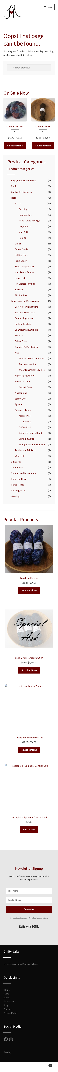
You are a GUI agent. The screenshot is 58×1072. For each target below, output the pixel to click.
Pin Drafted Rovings (25, 283)
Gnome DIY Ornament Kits (32, 358)
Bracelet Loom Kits (25, 312)
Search (29, 1067)
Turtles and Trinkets (25, 450)
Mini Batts (24, 231)
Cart (45, 1064)
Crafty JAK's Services (21, 191)
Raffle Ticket (17, 484)
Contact (7, 1009)
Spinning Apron (27, 438)
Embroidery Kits (23, 323)
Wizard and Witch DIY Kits (32, 369)
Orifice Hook (25, 427)
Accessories (24, 415)
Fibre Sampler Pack (24, 266)
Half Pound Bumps (24, 272)
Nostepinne (21, 392)
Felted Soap (21, 341)
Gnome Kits (17, 467)
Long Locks (20, 278)
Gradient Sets (26, 214)
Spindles (19, 404)
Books (14, 186)
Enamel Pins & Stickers (26, 329)
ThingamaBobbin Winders (32, 444)
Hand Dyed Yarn (18, 478)
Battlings (24, 209)
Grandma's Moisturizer (26, 346)
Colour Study (21, 249)
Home (6, 989)
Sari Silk (19, 289)
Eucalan (19, 335)
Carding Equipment (25, 318)
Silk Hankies (21, 295)
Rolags (22, 237)
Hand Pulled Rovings (29, 220)
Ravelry (7, 1052)
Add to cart (29, 829)
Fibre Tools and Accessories (25, 300)
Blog (5, 1005)
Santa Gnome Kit (27, 364)
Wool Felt (20, 455)
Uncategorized (18, 490)
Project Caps (25, 387)
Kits (17, 352)
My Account (9, 1067)
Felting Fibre (21, 255)
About (6, 997)
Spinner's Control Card (30, 432)
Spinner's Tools (23, 410)
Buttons (27, 421)
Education (8, 1001)
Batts (18, 203)
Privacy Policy (10, 1012)
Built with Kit (29, 926)
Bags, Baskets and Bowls (23, 180)
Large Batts (25, 226)
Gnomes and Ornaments (23, 473)
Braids (18, 243)
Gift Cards (16, 461)
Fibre (13, 197)
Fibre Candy (21, 260)
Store (6, 993)
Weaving (15, 496)
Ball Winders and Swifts (26, 306)
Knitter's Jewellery (24, 375)
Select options (15, 145)
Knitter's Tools (22, 381)
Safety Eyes (20, 398)
